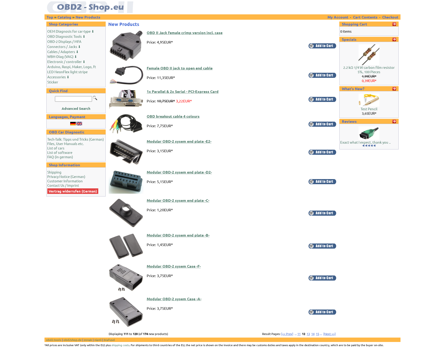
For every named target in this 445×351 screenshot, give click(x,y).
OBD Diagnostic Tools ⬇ (66, 36)
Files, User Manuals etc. (65, 143)
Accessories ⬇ (58, 77)
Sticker (52, 82)
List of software (59, 152)
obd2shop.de (73, 340)
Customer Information (65, 181)
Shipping (54, 172)
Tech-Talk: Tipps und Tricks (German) (75, 139)
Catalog (64, 17)
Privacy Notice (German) (66, 176)
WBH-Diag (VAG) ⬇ (62, 56)
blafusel (109, 340)
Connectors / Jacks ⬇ (64, 46)
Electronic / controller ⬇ (66, 61)
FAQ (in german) (60, 157)
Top (50, 17)
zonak (88, 340)
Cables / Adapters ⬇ (63, 51)
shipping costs (120, 345)
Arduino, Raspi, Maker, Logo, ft (71, 66)
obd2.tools (53, 340)
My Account (338, 17)
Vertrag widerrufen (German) (73, 191)
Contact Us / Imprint (63, 185)
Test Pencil (369, 109)
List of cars (55, 148)
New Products (88, 17)
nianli (98, 340)
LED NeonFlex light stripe (67, 72)
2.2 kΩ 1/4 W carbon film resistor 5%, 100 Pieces (369, 69)
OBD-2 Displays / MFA (64, 41)
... (296, 334)
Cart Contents (365, 17)
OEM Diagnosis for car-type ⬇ (70, 31)
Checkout (390, 17)
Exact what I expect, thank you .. (365, 142)
